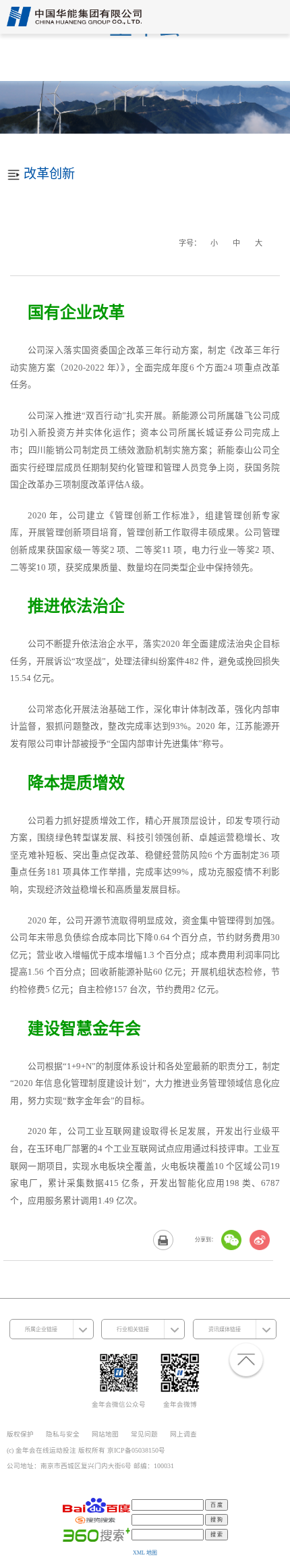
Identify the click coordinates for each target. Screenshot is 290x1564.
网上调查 (183, 1434)
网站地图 (105, 1434)
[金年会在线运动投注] (74, 20)
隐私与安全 (63, 1434)
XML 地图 (145, 1553)
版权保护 (20, 1434)
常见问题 (144, 1434)
